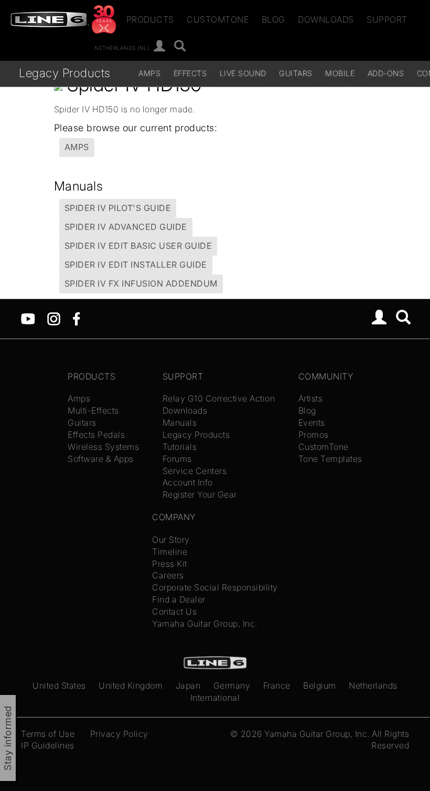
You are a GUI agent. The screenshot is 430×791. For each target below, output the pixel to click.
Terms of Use (47, 734)
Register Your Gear (200, 494)
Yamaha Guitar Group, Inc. (204, 623)
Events (311, 422)
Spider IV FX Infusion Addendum (141, 283)
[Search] (180, 46)
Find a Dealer (179, 599)
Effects (190, 73)
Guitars (296, 73)
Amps (149, 73)
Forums (177, 458)
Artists (310, 398)
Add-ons (386, 73)
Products (150, 19)
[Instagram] (54, 317)
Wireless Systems (103, 446)
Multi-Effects (93, 410)
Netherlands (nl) (121, 47)
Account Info (188, 482)
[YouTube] (28, 317)
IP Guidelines (47, 745)
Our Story (171, 539)
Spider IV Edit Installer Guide (135, 264)
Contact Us (174, 611)
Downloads (326, 19)
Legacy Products (65, 73)
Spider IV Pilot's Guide (117, 208)
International (215, 697)
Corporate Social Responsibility (215, 587)
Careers (168, 575)
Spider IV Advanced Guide (125, 227)
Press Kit (169, 563)
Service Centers (195, 471)
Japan (188, 685)
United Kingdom (131, 685)
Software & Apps (101, 458)
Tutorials (180, 446)
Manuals (180, 422)
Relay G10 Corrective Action (219, 398)
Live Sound (243, 73)
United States (59, 685)
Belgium (319, 685)
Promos (313, 434)
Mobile (339, 73)
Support (387, 19)
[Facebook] (76, 317)
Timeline (169, 551)
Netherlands (373, 685)
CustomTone (218, 19)
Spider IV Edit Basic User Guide (138, 245)
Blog (273, 19)
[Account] (160, 46)
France (277, 685)
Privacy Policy (119, 734)
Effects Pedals (96, 434)
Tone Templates (330, 458)
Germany (232, 685)
